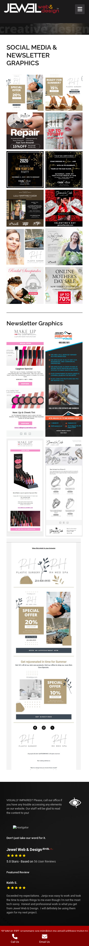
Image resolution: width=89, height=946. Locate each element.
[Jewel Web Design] (35, 8)
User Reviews (45, 861)
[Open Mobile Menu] (80, 9)
